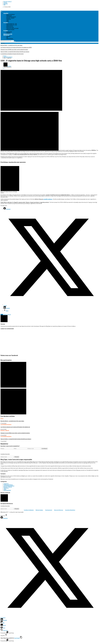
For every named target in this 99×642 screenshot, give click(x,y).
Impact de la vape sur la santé (12, 28)
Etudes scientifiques (10, 14)
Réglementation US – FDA (11, 24)
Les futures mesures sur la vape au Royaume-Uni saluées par (15, 427)
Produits (5, 30)
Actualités (5, 13)
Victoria (9, 66)
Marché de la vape (10, 27)
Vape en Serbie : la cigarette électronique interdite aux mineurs (15, 51)
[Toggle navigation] (1, 11)
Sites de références (58, 510)
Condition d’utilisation (29, 510)
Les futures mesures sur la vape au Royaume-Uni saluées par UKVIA (16, 47)
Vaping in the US (7, 314)
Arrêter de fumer (9, 26)
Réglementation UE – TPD (11, 23)
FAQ (4, 4)
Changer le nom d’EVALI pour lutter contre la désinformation (14, 49)
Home (4, 55)
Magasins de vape (7, 34)
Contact (5, 2)
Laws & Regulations (7, 57)
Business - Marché (5, 430)
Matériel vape (9, 15)
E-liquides (8, 32)
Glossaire (5, 3)
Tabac (7, 20)
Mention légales (39, 510)
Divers (7, 21)
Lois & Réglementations (11, 16)
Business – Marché (10, 17)
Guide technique (9, 38)
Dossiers (5, 22)
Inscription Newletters (70, 510)
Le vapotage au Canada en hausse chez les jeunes (12, 53)
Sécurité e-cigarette (10, 29)
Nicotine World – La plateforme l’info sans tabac (11, 45)
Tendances (8, 19)
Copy (17, 638)
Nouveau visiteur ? (7, 1)
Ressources (6, 35)
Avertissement (48, 510)
